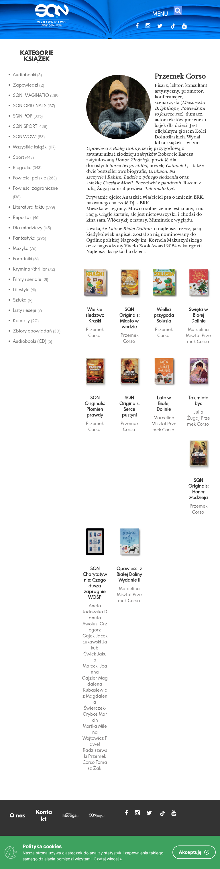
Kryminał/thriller (30, 269)
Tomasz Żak (97, 765)
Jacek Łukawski (94, 639)
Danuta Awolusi (94, 618)
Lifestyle (21, 289)
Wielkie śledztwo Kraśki (95, 315)
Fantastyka (24, 238)
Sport (18, 157)
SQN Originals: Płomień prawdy (95, 406)
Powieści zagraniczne (35, 188)
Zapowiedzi (25, 85)
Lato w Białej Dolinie (164, 403)
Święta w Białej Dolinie (198, 315)
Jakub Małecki (95, 660)
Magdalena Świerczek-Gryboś (95, 705)
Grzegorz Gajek (94, 630)
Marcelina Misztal (197, 332)
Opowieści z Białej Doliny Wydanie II (129, 574)
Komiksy (21, 320)
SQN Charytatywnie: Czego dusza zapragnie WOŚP (95, 582)
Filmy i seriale (27, 279)
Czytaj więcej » (108, 858)
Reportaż (22, 217)
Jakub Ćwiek (95, 648)
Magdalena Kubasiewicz (95, 687)
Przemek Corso (95, 332)
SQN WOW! (25, 136)
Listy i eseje (24, 310)
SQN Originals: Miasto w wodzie (129, 317)
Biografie (22, 167)
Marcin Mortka (95, 720)
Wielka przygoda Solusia (164, 315)
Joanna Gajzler (94, 672)
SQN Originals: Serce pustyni (129, 406)
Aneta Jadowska (92, 608)
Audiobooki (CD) (29, 341)
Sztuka (20, 300)
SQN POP (22, 116)
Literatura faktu (29, 207)
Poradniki (22, 258)
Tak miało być (198, 400)
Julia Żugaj (195, 415)
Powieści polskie (29, 178)
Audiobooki (24, 74)
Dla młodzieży (27, 227)
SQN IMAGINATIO (31, 95)
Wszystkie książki (30, 147)
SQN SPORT (25, 126)
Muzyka (21, 248)
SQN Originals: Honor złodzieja (198, 488)
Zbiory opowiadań (32, 331)
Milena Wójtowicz (94, 732)
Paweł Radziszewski (95, 747)
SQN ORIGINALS (29, 105)
